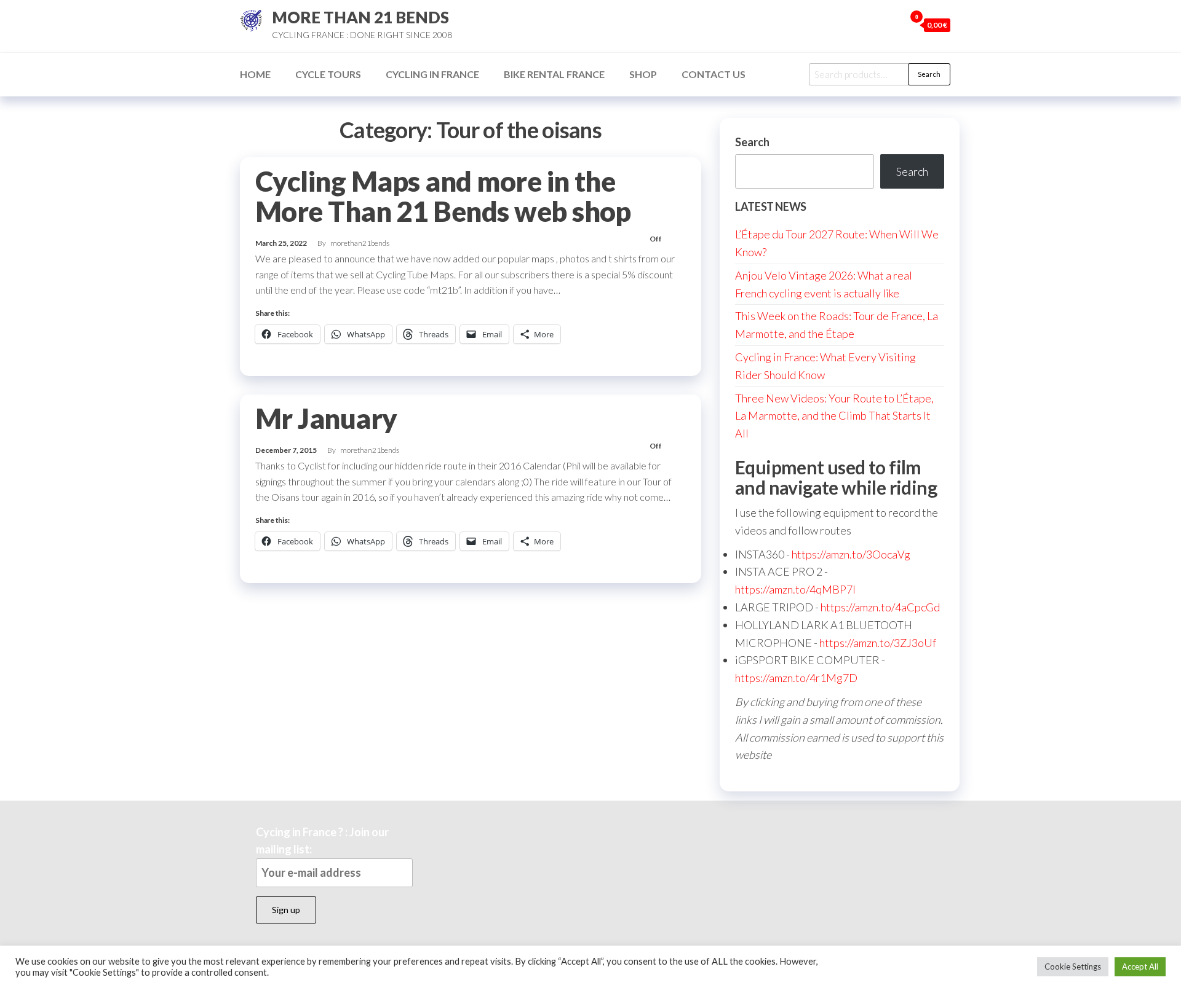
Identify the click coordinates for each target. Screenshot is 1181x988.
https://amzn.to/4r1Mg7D (796, 677)
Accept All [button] (1140, 966)
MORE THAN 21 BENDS (360, 17)
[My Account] (892, 24)
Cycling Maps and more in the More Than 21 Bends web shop (443, 196)
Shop (643, 74)
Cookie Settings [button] (1072, 966)
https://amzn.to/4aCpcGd (880, 607)
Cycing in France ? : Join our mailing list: (322, 841)
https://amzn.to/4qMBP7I (795, 589)
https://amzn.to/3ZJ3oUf (877, 642)
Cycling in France (432, 74)
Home (255, 74)
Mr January (326, 418)
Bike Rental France (554, 74)
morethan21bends (359, 243)
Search (929, 74)
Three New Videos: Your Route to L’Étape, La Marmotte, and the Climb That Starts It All (834, 416)
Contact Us (714, 74)
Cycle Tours (328, 74)
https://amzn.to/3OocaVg (851, 554)
